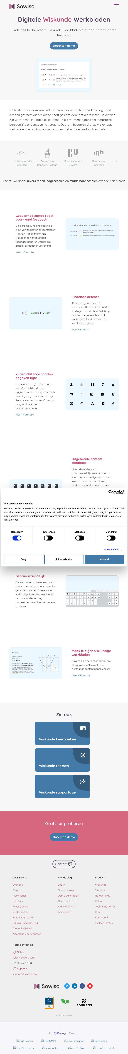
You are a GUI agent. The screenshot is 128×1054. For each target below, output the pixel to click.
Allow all (104, 559)
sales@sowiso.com (23, 957)
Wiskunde (100, 884)
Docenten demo (64, 45)
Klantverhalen (66, 906)
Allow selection (64, 559)
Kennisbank (102, 917)
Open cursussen (67, 901)
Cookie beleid (20, 912)
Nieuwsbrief (19, 895)
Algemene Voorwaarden (26, 933)
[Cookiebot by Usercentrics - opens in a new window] (110, 492)
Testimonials (65, 912)
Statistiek (100, 890)
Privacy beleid (20, 906)
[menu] (115, 6)
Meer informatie (25, 252)
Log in (61, 884)
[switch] (48, 538)
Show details (111, 549)
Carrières (17, 901)
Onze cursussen (67, 890)
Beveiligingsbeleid (22, 917)
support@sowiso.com (25, 973)
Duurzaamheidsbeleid (25, 922)
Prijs (97, 912)
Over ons (17, 884)
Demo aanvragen (68, 895)
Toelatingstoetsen (105, 906)
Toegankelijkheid (22, 928)
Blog (15, 890)
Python (99, 901)
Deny (23, 559)
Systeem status (104, 922)
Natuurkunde (102, 895)
